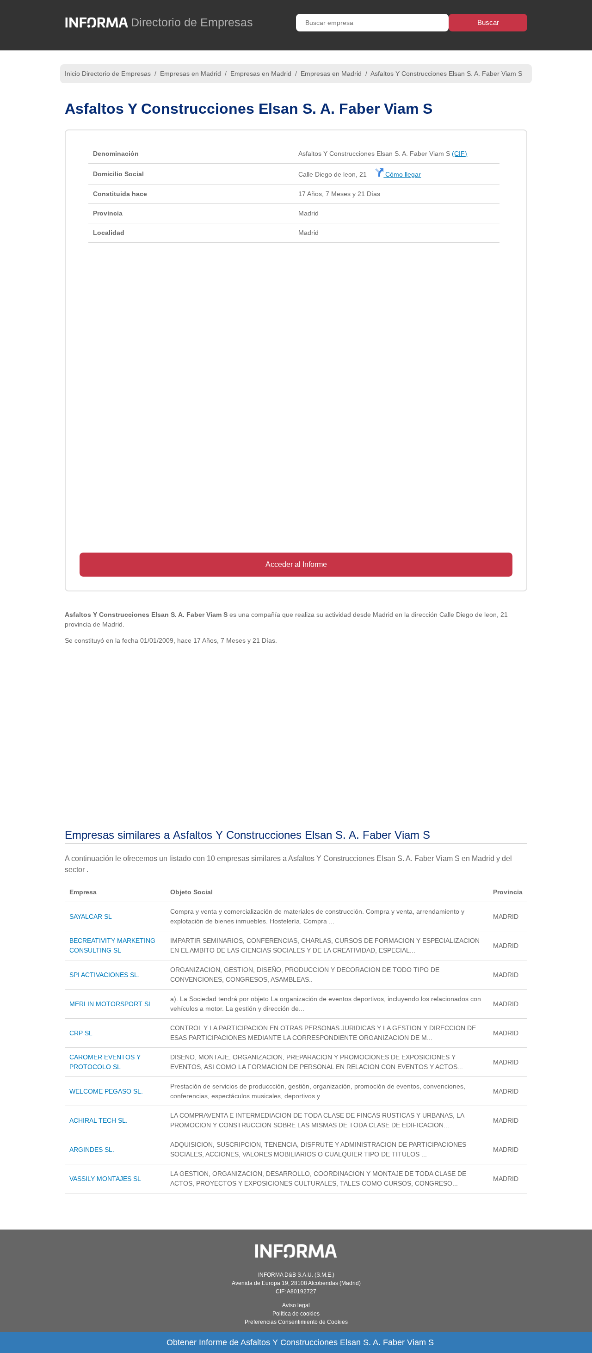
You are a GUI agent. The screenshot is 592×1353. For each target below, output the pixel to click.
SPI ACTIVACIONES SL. (104, 974)
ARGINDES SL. (91, 1149)
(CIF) (459, 153)
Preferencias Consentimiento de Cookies (296, 1322)
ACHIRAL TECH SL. (98, 1120)
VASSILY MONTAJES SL (105, 1178)
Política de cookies (296, 1313)
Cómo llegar (402, 174)
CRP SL (80, 1033)
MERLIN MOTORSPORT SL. (111, 1004)
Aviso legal (296, 1305)
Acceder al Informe (296, 564)
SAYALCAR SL (90, 916)
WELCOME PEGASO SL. (106, 1091)
